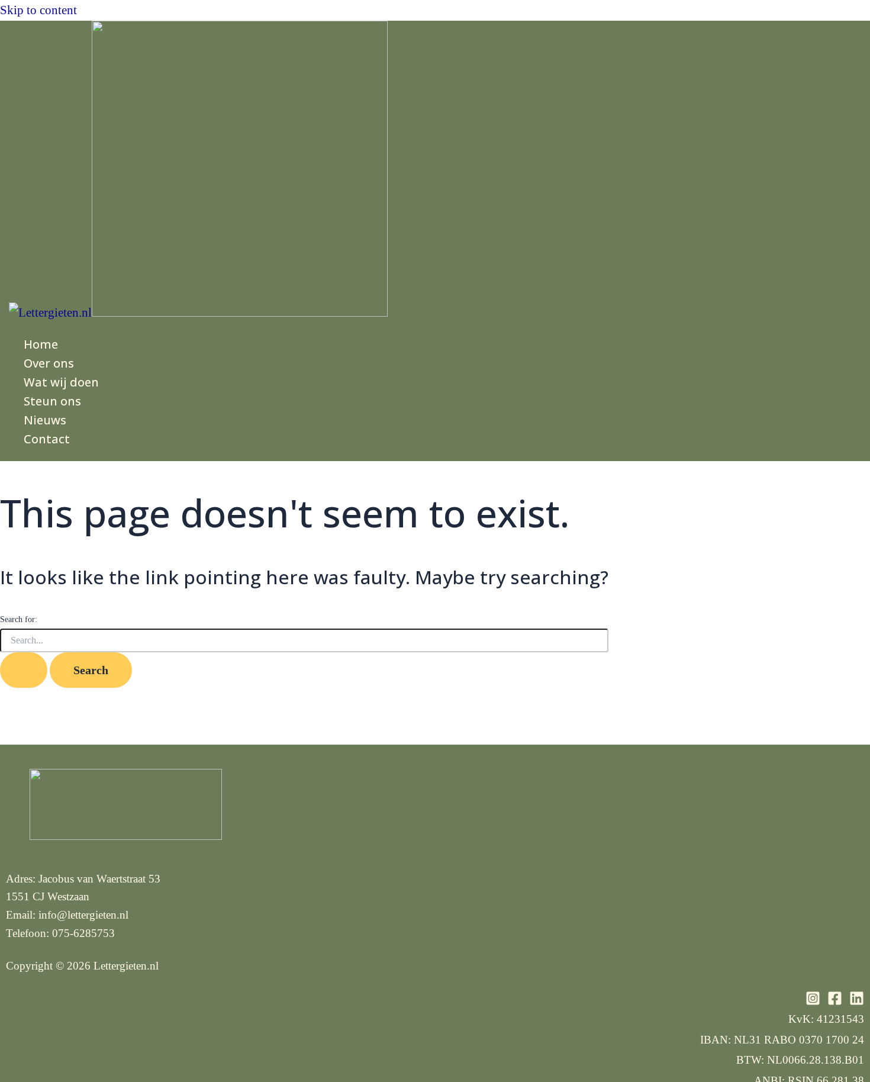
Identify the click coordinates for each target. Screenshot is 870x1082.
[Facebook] (834, 1001)
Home (41, 344)
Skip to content (38, 10)
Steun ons (52, 401)
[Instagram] (812, 1001)
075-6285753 (83, 933)
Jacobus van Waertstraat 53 (99, 878)
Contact (47, 439)
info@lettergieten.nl (83, 915)
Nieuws (45, 420)
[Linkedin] (856, 1001)
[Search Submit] (23, 670)
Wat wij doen (61, 382)
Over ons (49, 363)
